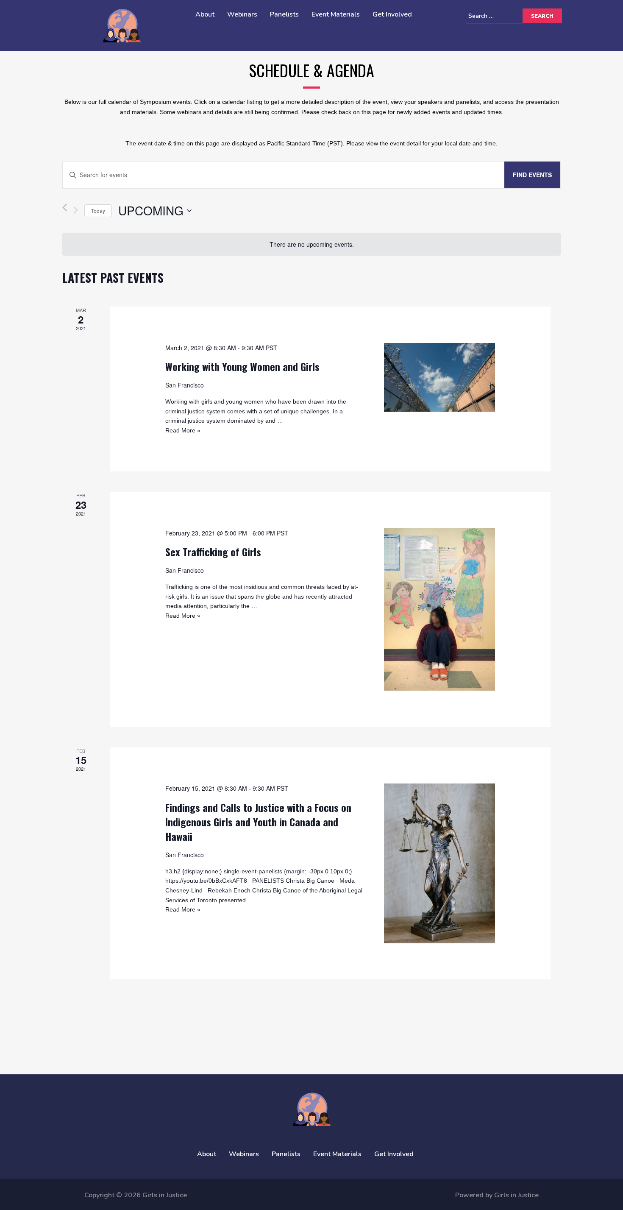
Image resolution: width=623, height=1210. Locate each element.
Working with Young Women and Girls (242, 366)
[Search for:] (507, 15)
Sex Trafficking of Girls (213, 551)
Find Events (532, 174)
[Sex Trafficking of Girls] (439, 609)
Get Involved (392, 14)
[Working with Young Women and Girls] (439, 377)
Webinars (242, 14)
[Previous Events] (64, 210)
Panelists (284, 14)
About (204, 14)
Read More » (182, 430)
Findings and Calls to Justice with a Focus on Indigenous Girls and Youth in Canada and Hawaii (258, 822)
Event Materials (336, 14)
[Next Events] (75, 210)
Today (98, 210)
